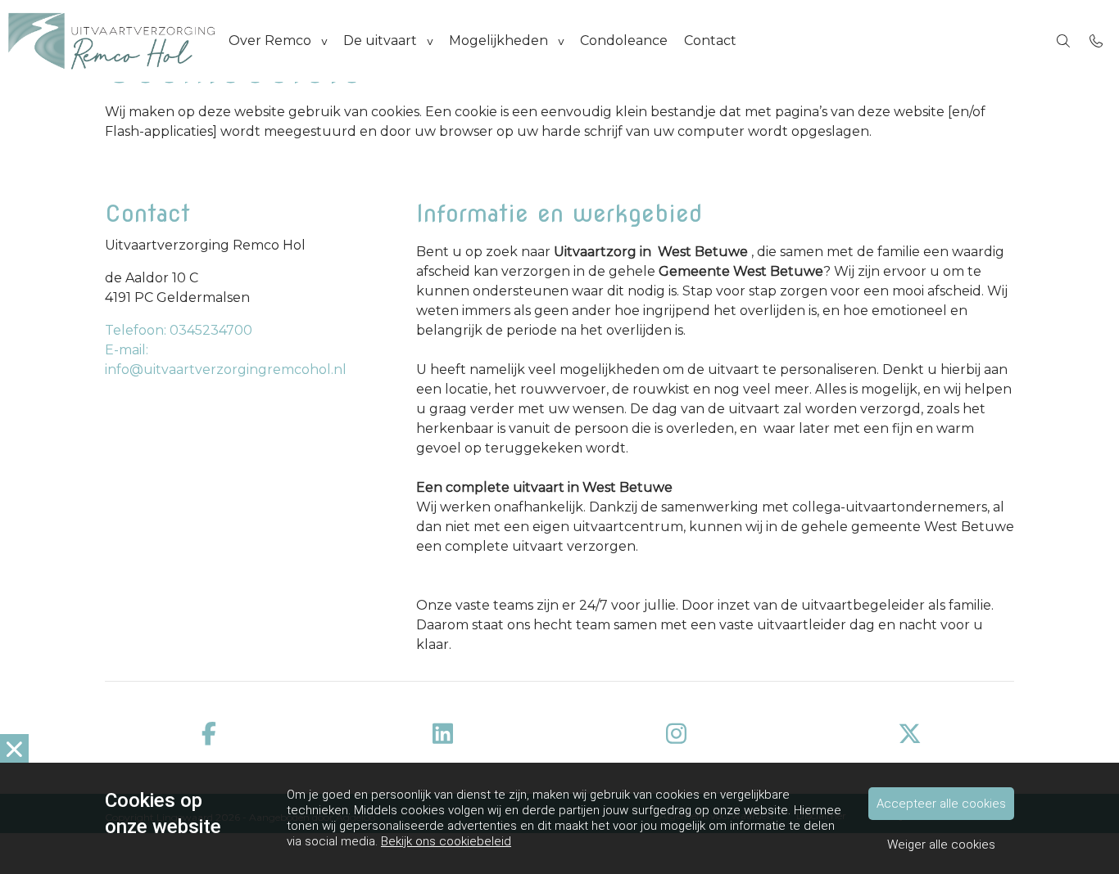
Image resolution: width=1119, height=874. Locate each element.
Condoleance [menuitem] (624, 40)
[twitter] (909, 734)
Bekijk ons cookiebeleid (446, 841)
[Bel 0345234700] (1096, 41)
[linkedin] (442, 734)
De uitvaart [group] (380, 40)
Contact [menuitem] (710, 40)
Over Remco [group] (270, 40)
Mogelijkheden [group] (498, 40)
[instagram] (676, 734)
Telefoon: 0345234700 (178, 330)
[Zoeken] (1063, 41)
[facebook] (209, 734)
